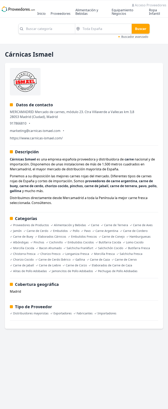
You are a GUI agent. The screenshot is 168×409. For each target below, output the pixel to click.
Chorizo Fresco (50, 254)
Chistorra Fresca (24, 254)
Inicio (41, 14)
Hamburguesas (140, 236)
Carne (95, 225)
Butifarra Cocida (110, 242)
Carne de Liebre (50, 265)
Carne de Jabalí (23, 265)
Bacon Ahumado (50, 248)
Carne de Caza (100, 259)
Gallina (80, 259)
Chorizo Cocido (23, 259)
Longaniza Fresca (77, 254)
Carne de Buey (23, 236)
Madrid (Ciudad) (32, 117)
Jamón (17, 231)
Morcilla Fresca (104, 254)
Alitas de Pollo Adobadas (30, 271)
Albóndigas (21, 242)
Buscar (140, 28)
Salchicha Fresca (131, 254)
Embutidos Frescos (84, 236)
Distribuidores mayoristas (31, 313)
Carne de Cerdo (37, 231)
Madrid (52, 117)
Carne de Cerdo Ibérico (54, 259)
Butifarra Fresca (139, 248)
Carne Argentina (106, 231)
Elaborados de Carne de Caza (112, 265)
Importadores (107, 313)
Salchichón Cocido (110, 248)
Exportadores (62, 313)
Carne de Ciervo (126, 259)
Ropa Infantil (154, 12)
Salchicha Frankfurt (80, 248)
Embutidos (60, 231)
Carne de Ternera (116, 225)
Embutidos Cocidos (81, 242)
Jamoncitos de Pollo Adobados (72, 271)
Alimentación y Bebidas (86, 12)
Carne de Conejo (113, 236)
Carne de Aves (143, 225)
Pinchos (39, 242)
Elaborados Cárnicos (52, 236)
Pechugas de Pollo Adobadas (117, 271)
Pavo (87, 231)
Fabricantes (85, 313)
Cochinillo (56, 242)
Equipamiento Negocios (122, 12)
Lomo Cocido (134, 242)
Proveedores (60, 14)
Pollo (76, 231)
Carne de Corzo (76, 265)
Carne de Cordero (135, 231)
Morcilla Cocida (23, 248)
